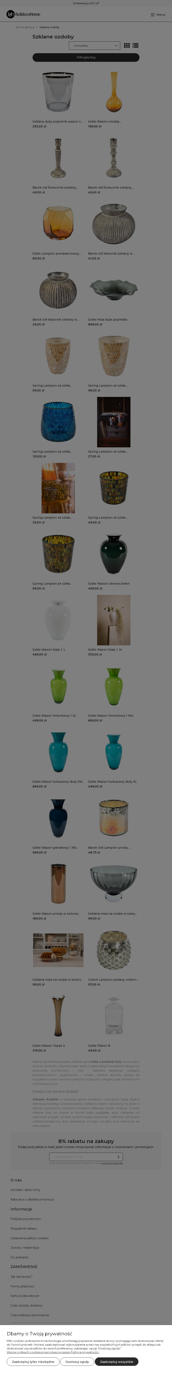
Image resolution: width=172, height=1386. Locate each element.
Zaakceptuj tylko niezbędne (33, 1362)
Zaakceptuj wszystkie (116, 1362)
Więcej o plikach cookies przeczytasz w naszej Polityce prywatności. (53, 1352)
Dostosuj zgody (77, 1362)
